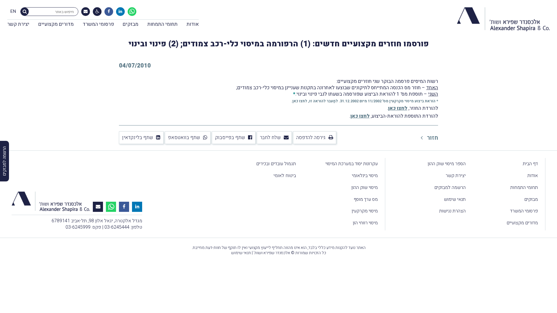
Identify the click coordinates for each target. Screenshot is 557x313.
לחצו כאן (299, 101)
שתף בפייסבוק (230, 137)
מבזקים (130, 24)
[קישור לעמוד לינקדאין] (120, 11)
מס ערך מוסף (366, 199)
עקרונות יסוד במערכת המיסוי (351, 163)
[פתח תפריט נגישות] (97, 11)
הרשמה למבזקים (450, 187)
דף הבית (530, 163)
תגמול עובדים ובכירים (276, 163)
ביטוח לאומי (285, 175)
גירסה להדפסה (310, 137)
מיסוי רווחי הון (365, 222)
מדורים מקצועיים (56, 24)
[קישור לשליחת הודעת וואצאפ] (132, 11)
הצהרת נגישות (452, 211)
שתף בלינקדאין (137, 137)
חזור (432, 138)
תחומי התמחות (162, 24)
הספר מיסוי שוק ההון (447, 163)
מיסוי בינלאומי (365, 175)
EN (13, 11)
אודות (193, 24)
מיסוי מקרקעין (365, 211)
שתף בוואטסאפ (184, 137)
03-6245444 (116, 227)
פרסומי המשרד (98, 24)
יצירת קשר (18, 24)
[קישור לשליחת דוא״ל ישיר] (86, 11)
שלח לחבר (270, 137)
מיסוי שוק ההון (364, 187)
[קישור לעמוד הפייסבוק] (109, 11)
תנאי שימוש (455, 199)
